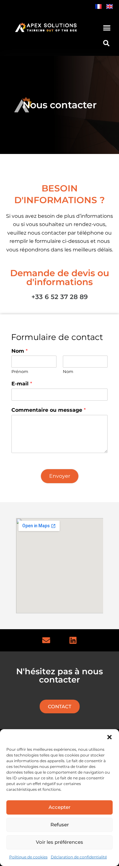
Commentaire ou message (48, 410)
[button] (109, 737)
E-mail (21, 384)
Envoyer (59, 476)
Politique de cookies (28, 857)
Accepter (59, 807)
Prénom (19, 371)
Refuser (59, 825)
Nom (19, 351)
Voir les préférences (59, 842)
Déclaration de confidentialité (79, 857)
